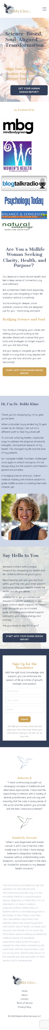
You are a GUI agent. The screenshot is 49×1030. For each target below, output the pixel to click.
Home (24, 991)
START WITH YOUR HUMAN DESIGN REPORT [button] (24, 372)
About (24, 995)
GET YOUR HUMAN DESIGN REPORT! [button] (29, 90)
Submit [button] (24, 719)
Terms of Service (25, 1003)
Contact (24, 999)
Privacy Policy (24, 1007)
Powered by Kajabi (24, 1023)
